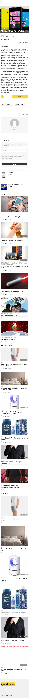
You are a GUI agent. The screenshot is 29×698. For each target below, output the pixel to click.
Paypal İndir (11, 172)
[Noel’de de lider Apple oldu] (14, 328)
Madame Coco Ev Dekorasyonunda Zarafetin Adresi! (14, 389)
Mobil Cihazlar (7, 337)
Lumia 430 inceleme (13, 263)
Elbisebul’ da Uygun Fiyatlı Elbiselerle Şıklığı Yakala (10, 486)
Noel (15, 337)
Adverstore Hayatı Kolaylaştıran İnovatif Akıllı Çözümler (12, 412)
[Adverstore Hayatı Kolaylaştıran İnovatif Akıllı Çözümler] (14, 402)
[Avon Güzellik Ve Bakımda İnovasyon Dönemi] (14, 427)
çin (7, 313)
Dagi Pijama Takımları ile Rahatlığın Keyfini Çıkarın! (14, 365)
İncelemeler (8, 262)
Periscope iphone (4, 215)
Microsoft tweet (19, 104)
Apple (3, 104)
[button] (27, 1)
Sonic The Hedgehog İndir (15, 184)
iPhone (10, 313)
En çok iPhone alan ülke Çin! (9, 315)
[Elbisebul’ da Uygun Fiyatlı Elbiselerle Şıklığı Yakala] (14, 476)
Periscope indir (4, 214)
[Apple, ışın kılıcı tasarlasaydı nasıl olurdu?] (14, 281)
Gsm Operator (8, 693)
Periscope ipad (17, 214)
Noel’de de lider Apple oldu (8, 339)
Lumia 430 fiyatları (4, 263)
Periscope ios (10, 214)
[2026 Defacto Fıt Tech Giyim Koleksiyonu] (14, 452)
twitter (4, 107)
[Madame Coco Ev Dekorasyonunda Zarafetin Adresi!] (14, 378)
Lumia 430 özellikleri (22, 263)
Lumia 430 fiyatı (19, 262)
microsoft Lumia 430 (10, 264)
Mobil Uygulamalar (8, 213)
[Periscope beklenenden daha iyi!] (14, 204)
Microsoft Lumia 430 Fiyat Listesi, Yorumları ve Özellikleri (14, 267)
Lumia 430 (13, 262)
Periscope (15, 213)
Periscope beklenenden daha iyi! (10, 217)
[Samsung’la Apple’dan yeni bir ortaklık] (14, 230)
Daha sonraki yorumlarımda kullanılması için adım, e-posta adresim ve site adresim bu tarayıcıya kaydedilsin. (13, 156)
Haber (3, 28)
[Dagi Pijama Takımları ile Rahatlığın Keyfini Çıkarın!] (14, 354)
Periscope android (21, 213)
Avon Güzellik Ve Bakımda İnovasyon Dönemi (14, 438)
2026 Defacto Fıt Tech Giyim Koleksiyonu (11, 462)
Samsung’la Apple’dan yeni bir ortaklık (12, 240)
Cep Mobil (3, 262)
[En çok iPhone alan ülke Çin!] (14, 304)
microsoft (9, 104)
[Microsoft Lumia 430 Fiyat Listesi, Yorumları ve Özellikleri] (14, 254)
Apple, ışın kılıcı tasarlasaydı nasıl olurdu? (13, 291)
